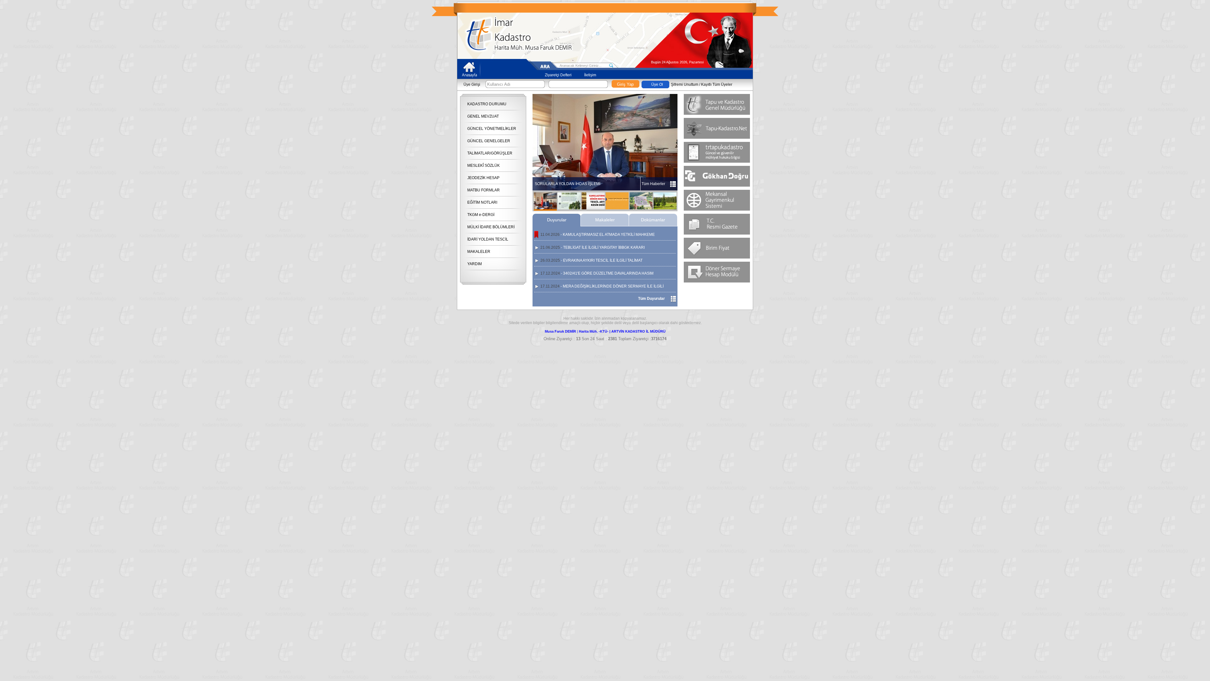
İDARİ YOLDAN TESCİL (487, 239)
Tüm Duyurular (651, 298)
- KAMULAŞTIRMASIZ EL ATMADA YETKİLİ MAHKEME (597, 234)
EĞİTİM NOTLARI (482, 202)
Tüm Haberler (653, 184)
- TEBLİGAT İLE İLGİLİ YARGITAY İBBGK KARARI (592, 247)
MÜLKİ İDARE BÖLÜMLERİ (491, 227)
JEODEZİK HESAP (483, 178)
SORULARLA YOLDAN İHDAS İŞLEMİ (567, 184)
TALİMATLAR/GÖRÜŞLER (489, 153)
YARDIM (474, 264)
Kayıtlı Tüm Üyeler (716, 84)
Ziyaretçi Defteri (558, 75)
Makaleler (605, 219)
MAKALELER (478, 251)
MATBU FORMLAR (483, 190)
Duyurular (557, 219)
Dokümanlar (653, 219)
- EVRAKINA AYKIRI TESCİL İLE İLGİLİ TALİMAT (591, 260)
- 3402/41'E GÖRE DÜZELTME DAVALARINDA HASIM (597, 273)
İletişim (590, 75)
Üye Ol (657, 84)
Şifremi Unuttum (684, 84)
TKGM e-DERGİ (480, 214)
